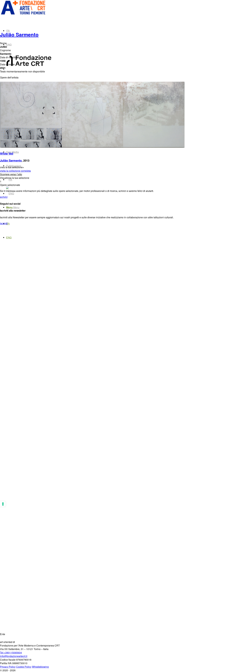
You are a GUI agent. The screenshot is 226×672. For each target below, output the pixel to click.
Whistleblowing (40, 666)
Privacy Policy (8, 666)
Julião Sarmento (19, 34)
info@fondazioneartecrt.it (13, 656)
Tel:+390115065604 (11, 652)
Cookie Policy (23, 666)
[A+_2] (23, 14)
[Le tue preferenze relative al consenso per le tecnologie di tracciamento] (3, 504)
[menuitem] (103, 207)
